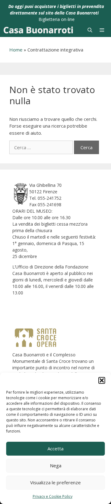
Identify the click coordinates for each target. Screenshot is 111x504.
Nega (55, 465)
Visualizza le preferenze (55, 482)
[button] (102, 380)
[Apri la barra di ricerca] (90, 30)
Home (16, 50)
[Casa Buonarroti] (38, 30)
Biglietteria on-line (57, 19)
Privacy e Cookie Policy (52, 496)
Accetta (55, 448)
